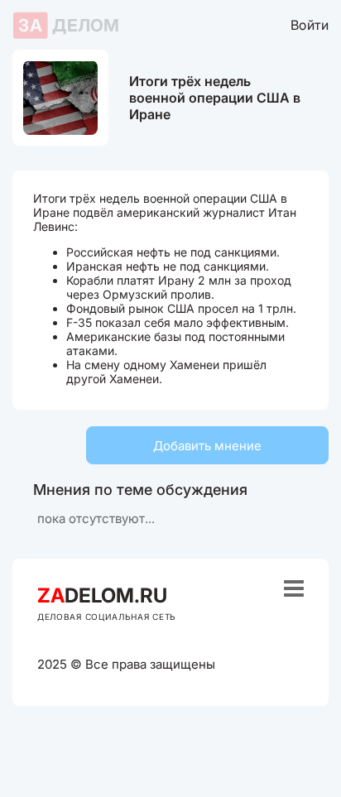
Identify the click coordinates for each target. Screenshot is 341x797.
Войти (310, 24)
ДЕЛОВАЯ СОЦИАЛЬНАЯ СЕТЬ (106, 617)
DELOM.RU (102, 595)
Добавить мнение (207, 446)
